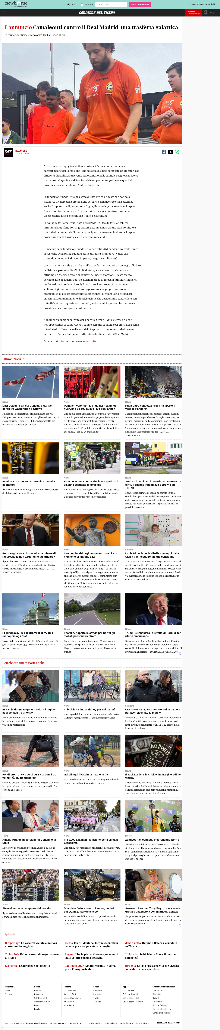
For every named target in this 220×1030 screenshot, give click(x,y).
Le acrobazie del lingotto (27, 965)
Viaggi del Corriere (42, 1001)
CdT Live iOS (128, 990)
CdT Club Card (40, 998)
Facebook (97, 990)
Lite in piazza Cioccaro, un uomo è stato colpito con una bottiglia (91, 956)
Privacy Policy (95, 1023)
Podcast (8, 994)
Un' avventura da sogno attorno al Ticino (32, 956)
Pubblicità (38, 994)
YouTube (97, 1001)
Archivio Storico (71, 994)
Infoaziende (69, 1005)
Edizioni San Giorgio (72, 998)
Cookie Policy (109, 1023)
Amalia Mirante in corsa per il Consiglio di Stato (90, 967)
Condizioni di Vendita (161, 1013)
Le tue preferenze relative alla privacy (133, 1023)
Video (7, 990)
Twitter (96, 998)
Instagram (97, 994)
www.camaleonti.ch (86, 341)
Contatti (37, 990)
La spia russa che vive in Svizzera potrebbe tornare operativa (152, 967)
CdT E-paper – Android (133, 1001)
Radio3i (156, 998)
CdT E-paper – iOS (131, 998)
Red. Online (21, 151)
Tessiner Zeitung (160, 1005)
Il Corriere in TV (70, 1001)
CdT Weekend (70, 990)
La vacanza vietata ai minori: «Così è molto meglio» (31, 944)
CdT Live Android (130, 994)
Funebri (37, 1009)
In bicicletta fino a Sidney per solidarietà (151, 956)
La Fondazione (159, 990)
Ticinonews (157, 1001)
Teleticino (157, 994)
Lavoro (37, 1005)
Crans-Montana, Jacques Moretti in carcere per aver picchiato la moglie (91, 944)
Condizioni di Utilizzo (162, 1009)
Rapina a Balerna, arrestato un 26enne (151, 944)
